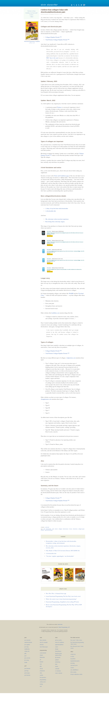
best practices (43, 677)
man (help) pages (44, 646)
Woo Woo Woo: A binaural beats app (56, 593)
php (41, 666)
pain (44, 529)
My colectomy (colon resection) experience (57, 219)
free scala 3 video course (76, 640)
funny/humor (58, 651)
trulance (42, 530)
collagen (60, 529)
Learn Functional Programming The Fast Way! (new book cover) (63, 596)
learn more (60, 624)
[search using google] (74, 5)
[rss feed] (78, 5)
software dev (43, 682)
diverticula (75, 529)
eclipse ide (26, 651)
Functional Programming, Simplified (32, 42)
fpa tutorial (57, 657)
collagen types (81, 529)
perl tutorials (27, 668)
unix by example (44, 642)
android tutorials (28, 642)
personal (47, 527)
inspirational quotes (75, 661)
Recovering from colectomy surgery (55, 221)
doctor (56, 529)
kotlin (25, 662)
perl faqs (26, 670)
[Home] (71, 5)
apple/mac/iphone (59, 644)
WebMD (71, 293)
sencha (41, 675)
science (72, 667)
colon (53, 529)
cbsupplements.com (46, 399)
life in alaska (73, 672)
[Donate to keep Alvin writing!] (83, 5)
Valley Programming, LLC (64, 627)
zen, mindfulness (74, 670)
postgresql (42, 670)
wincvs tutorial (58, 673)
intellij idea (27, 649)
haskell (41, 662)
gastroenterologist (49, 530)
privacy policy (58, 640)
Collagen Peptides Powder (53, 37)
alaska (56, 666)
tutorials (42, 644)
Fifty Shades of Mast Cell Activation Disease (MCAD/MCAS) (63, 550)
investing (73, 663)
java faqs (26, 646)
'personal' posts (74, 665)
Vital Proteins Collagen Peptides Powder (57, 40)
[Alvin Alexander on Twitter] (81, 5)
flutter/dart (42, 657)
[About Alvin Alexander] (76, 5)
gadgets (57, 659)
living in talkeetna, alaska (76, 674)
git (40, 659)
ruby (41, 673)
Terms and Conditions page (61, 176)
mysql (41, 668)
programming (43, 679)
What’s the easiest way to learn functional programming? (61, 599)
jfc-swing (26, 660)
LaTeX (56, 664)
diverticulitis (48, 529)
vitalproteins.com (71, 358)
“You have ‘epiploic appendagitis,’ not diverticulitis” (60, 556)
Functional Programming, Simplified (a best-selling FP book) (62, 602)
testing (41, 684)
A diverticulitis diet (50, 211)
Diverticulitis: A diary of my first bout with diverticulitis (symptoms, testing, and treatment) (61, 542)
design (56, 649)
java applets (27, 644)
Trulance (59, 107)
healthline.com (55, 313)
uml (41, 686)
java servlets (27, 658)
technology (57, 662)
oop (41, 664)
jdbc (25, 653)
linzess (70, 529)
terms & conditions (59, 642)
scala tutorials (43, 653)
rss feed (72, 656)
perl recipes (27, 673)
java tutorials (27, 640)
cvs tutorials (58, 671)
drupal (41, 655)
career (56, 646)
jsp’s (25, 655)
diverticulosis (65, 529)
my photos (73, 658)
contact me (73, 654)
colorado (57, 668)
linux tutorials (43, 640)
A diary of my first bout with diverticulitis (56, 208)
